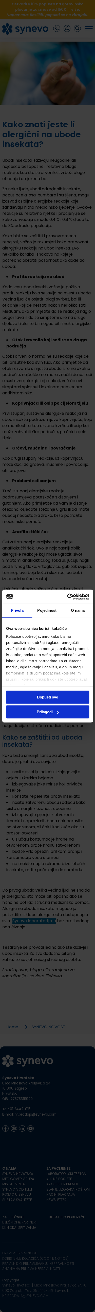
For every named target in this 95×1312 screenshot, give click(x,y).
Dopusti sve (47, 697)
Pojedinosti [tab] (47, 610)
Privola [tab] (17, 610)
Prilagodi (45, 712)
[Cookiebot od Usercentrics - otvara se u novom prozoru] (67, 596)
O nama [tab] (78, 610)
